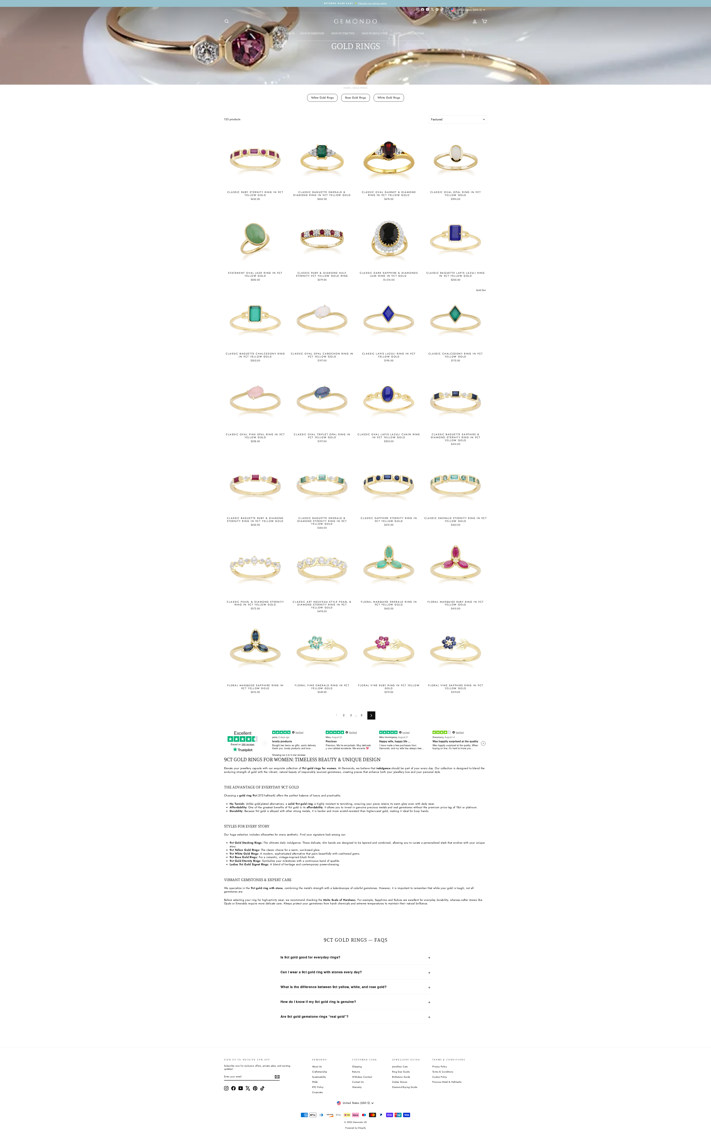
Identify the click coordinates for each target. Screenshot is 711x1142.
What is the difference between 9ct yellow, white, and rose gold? (334, 986)
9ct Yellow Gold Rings (244, 850)
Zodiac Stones (399, 1082)
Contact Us (358, 1082)
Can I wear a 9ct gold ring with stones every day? (321, 972)
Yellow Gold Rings (322, 98)
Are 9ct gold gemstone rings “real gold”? (314, 1016)
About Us (317, 1066)
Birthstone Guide (401, 1077)
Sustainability (319, 1077)
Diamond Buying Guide (404, 1087)
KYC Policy (318, 1087)
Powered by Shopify (355, 1128)
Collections (416, 33)
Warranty (357, 1087)
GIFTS (397, 33)
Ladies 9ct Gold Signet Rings (249, 864)
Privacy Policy (439, 1066)
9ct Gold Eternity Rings (245, 861)
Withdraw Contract (362, 1077)
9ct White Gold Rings (244, 854)
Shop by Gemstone (312, 33)
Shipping (357, 1066)
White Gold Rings (389, 98)
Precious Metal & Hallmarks (447, 1082)
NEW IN (290, 33)
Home (347, 88)
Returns (356, 1071)
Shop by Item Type (343, 33)
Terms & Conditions (442, 1071)
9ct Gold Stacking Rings (246, 843)
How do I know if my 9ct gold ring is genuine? (318, 1001)
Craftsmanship (319, 1071)
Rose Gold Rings (355, 98)
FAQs (315, 1082)
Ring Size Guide (401, 1071)
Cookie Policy (439, 1077)
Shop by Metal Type (375, 33)
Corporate (317, 1092)
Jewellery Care (400, 1066)
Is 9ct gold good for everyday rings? (311, 957)
